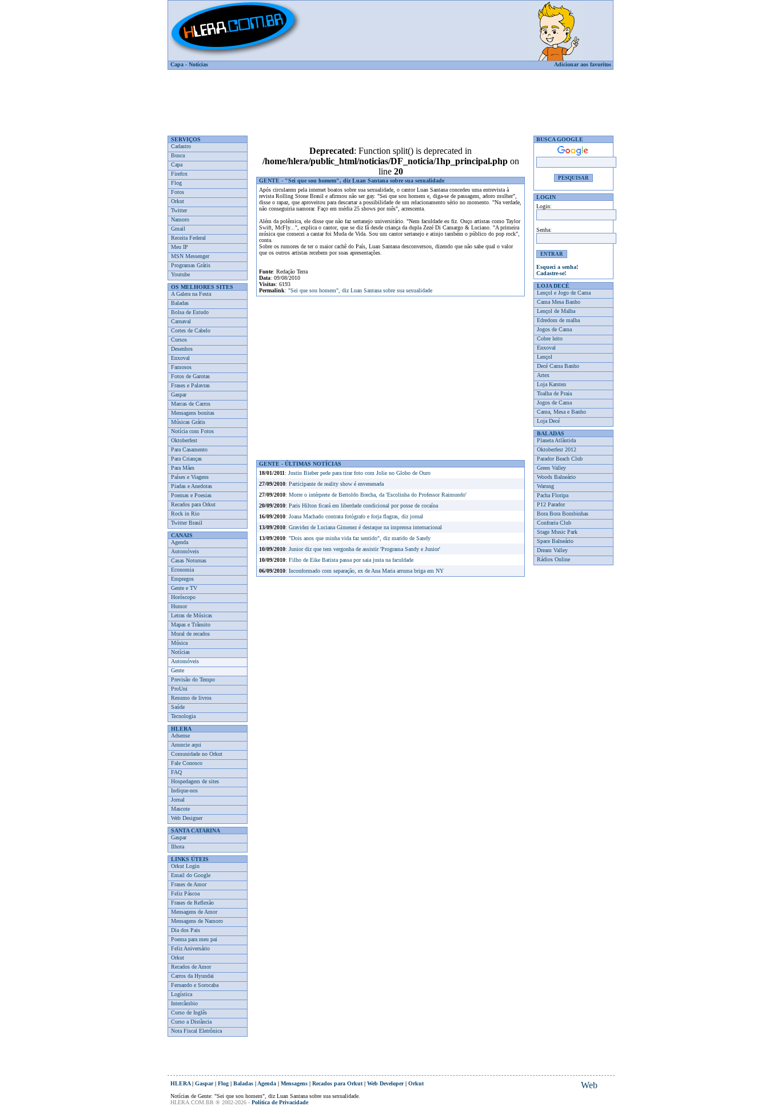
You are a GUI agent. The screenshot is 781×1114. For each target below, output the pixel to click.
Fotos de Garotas (190, 376)
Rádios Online (553, 559)
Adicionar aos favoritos (582, 64)
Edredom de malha (558, 320)
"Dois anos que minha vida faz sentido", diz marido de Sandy (360, 538)
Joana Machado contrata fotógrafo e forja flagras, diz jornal (356, 516)
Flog (176, 183)
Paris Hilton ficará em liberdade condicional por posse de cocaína (363, 505)
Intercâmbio (184, 1003)
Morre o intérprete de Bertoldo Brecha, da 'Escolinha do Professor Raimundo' (378, 494)
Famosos (181, 367)
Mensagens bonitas (192, 413)
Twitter (179, 210)
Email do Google (190, 875)
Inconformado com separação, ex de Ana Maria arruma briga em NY (366, 571)
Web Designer (186, 818)
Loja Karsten (551, 384)
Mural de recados (190, 634)
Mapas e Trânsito (190, 624)
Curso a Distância (191, 1021)
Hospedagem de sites (195, 781)
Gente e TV (184, 588)
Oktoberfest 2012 (556, 449)
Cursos (179, 339)
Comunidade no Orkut (196, 754)
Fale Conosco (186, 763)
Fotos (177, 192)
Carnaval (181, 321)
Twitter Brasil (186, 523)
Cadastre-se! (551, 273)
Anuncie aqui (186, 745)
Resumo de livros (191, 698)
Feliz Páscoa (185, 893)
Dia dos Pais (185, 930)
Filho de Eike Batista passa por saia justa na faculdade (351, 560)
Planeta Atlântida (556, 440)
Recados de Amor (191, 967)
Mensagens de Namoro (197, 921)
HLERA (180, 1083)
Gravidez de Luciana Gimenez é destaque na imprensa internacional (365, 527)
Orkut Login (185, 866)
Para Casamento (189, 449)
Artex (543, 375)
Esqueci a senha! (557, 267)
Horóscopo (183, 597)
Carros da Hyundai (192, 976)
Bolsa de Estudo (190, 312)
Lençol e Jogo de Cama (564, 293)
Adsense (180, 735)
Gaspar (178, 394)
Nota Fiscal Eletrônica (196, 1031)
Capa (177, 64)
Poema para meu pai (194, 939)
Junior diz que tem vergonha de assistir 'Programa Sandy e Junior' (364, 549)
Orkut (177, 201)
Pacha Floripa (552, 495)
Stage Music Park (557, 532)
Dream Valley (552, 550)
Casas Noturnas (188, 560)
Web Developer (385, 1083)
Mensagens (294, 1083)
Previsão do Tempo (193, 679)
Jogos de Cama (554, 329)
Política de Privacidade (280, 1102)
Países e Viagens (190, 477)
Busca (178, 155)
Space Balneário (555, 541)
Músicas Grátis (188, 422)
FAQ (176, 772)
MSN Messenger (190, 256)
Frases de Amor (188, 884)
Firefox (179, 174)
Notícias (198, 64)
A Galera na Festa (191, 294)
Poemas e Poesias (191, 495)
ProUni (179, 688)
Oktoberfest (184, 440)
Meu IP (179, 247)
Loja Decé (548, 421)
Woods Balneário (556, 477)
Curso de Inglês (189, 1012)
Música (179, 643)
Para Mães (182, 468)
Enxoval (180, 358)
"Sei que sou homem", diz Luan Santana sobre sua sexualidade (360, 290)
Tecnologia (183, 716)
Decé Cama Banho (558, 366)
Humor (179, 606)
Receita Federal (188, 238)
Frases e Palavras (190, 385)
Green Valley (551, 468)
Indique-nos (184, 790)
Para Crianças (186, 458)
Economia (182, 569)
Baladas (180, 303)
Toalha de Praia (554, 393)
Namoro (180, 219)
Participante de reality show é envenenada (336, 484)
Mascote (180, 809)
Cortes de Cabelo (190, 330)
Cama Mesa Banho (558, 302)
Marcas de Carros (190, 404)
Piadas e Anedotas (191, 486)
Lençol (544, 357)
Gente (177, 670)
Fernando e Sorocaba (194, 985)
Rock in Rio (185, 513)
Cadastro (181, 146)
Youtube (180, 274)
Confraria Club (554, 523)
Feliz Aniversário (190, 948)
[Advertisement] (390, 98)
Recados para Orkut (193, 504)
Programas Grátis (190, 265)
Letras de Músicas (191, 615)
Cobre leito (550, 338)
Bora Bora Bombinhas (562, 513)
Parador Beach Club (560, 458)
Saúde (178, 707)
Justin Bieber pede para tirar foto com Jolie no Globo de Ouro (359, 473)
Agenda (179, 542)
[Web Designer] (589, 1086)
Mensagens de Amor (194, 912)
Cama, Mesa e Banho (561, 412)
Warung (545, 486)
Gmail (178, 228)
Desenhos (182, 349)
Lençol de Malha (556, 311)
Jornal (178, 799)
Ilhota (177, 846)
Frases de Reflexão (192, 902)
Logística (181, 994)
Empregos (182, 579)
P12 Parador (551, 504)
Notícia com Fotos (192, 431)
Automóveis (185, 551)
